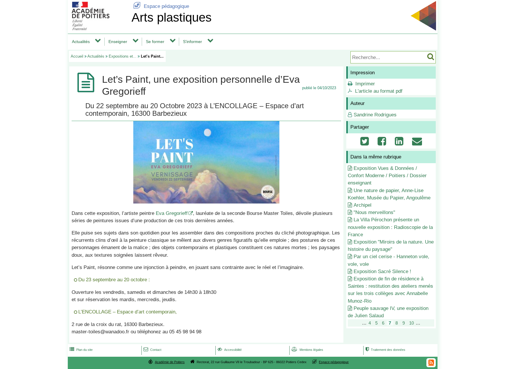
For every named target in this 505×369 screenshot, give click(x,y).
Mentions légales (307, 349)
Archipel (362, 205)
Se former (155, 41)
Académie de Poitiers (170, 362)
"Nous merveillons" (374, 212)
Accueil (77, 56)
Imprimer (365, 84)
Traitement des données (385, 349)
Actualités (81, 41)
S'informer (192, 41)
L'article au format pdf (378, 91)
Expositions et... (122, 56)
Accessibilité (229, 349)
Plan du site (81, 349)
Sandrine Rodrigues (375, 115)
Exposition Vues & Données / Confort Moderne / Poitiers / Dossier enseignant (387, 175)
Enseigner (117, 41)
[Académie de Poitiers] (98, 28)
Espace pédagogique (161, 6)
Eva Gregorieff (172, 213)
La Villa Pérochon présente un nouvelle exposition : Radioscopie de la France (390, 227)
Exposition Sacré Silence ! (382, 271)
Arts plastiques (172, 17)
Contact (152, 349)
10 (411, 322)
